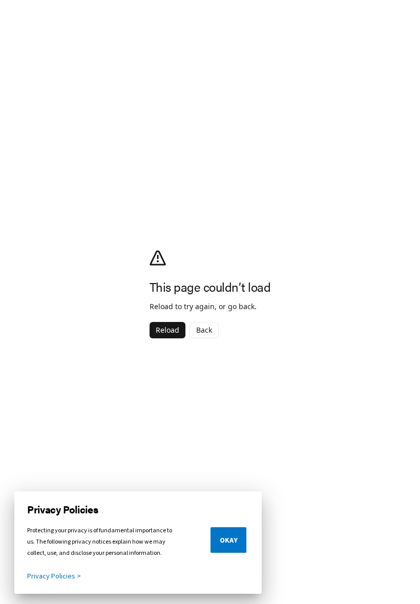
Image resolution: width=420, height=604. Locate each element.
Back (204, 330)
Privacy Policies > (54, 576)
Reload (167, 330)
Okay (229, 540)
